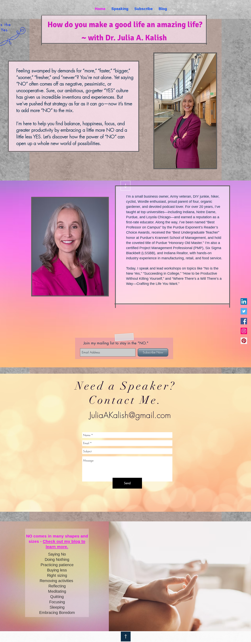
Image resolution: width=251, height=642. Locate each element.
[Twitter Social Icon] (244, 311)
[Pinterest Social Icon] (244, 341)
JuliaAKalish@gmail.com (130, 415)
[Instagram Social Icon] (244, 331)
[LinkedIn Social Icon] (244, 301)
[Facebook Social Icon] (244, 321)
